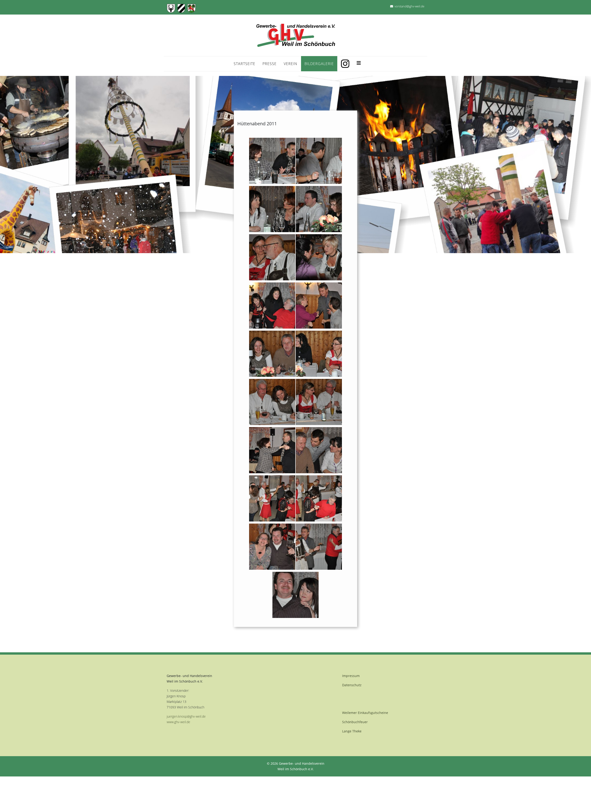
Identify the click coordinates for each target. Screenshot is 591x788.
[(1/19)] (272, 161)
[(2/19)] (319, 161)
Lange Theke (352, 731)
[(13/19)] (272, 450)
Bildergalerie (319, 63)
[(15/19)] (272, 498)
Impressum (351, 676)
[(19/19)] (295, 595)
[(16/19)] (319, 498)
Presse (269, 63)
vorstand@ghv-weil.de (409, 6)
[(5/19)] (272, 257)
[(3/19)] (272, 209)
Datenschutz (352, 685)
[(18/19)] (319, 547)
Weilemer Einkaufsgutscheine (365, 712)
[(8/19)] (319, 305)
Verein (290, 63)
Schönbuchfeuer (355, 722)
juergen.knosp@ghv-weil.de (186, 716)
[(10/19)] (319, 354)
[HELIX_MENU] (359, 62)
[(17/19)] (272, 547)
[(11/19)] (272, 402)
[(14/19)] (319, 450)
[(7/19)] (272, 305)
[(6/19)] (319, 257)
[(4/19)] (319, 209)
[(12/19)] (319, 402)
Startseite (244, 63)
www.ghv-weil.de (178, 722)
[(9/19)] (272, 354)
